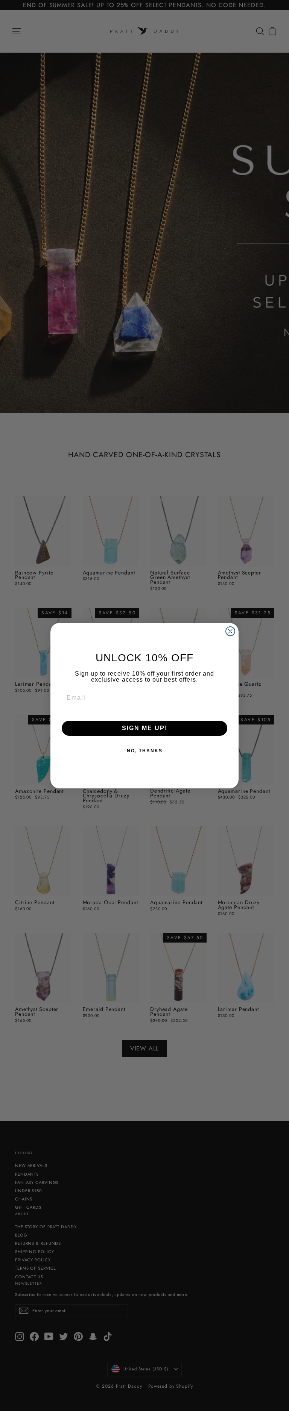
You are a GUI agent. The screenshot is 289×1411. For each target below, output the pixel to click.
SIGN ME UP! (144, 728)
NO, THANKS (145, 750)
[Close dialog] (230, 631)
